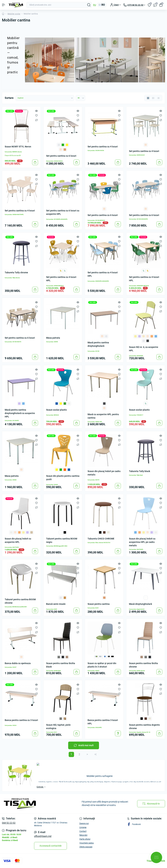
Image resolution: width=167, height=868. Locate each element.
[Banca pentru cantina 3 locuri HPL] (104, 699)
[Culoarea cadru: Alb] (61, 532)
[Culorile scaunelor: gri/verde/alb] (96, 656)
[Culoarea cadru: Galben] (67, 144)
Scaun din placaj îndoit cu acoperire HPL (18, 540)
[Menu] (3, 5)
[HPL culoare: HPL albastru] (156, 335)
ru (94, 5)
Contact (82, 831)
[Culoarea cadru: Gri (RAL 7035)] (59, 144)
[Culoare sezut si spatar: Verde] (61, 469)
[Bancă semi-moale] (62, 578)
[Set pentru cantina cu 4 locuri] (104, 125)
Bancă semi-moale (56, 604)
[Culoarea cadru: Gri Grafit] (148, 340)
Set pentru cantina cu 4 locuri (103, 146)
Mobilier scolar (14, 14)
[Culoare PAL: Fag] (65, 149)
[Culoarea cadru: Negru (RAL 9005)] (65, 532)
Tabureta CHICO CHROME (101, 538)
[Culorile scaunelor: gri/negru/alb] (108, 656)
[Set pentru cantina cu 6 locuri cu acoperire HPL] (62, 189)
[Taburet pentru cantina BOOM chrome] (21, 578)
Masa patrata (53, 338)
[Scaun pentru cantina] (104, 578)
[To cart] (35, 162)
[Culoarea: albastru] (57, 403)
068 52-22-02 (8, 823)
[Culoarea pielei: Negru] (100, 532)
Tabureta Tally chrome (16, 272)
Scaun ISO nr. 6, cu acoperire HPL (143, 349)
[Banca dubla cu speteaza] (21, 637)
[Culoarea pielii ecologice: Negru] (63, 656)
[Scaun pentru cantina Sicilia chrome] (145, 637)
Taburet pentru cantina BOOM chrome (20, 601)
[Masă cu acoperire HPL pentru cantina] (104, 384)
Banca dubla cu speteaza (18, 663)
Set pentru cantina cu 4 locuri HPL (61, 279)
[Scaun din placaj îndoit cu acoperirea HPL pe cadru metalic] (145, 513)
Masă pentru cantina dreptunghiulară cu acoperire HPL (20, 413)
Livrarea (82, 827)
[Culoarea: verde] (65, 403)
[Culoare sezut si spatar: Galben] (57, 469)
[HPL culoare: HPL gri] (11, 532)
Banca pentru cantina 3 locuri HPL (103, 722)
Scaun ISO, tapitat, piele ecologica (58, 727)
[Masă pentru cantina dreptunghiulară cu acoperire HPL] (21, 384)
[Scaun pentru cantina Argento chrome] (145, 699)
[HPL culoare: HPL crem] (144, 335)
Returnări (83, 835)
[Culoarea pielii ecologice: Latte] (65, 718)
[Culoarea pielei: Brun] (104, 532)
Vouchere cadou (86, 843)
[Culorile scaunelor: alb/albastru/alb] (104, 656)
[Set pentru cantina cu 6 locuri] (62, 125)
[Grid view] (148, 98)
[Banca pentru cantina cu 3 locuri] (21, 699)
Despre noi (84, 823)
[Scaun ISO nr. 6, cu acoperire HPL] (145, 317)
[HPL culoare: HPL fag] (152, 335)
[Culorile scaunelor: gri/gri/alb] (100, 656)
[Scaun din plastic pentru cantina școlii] (62, 450)
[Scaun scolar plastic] (62, 384)
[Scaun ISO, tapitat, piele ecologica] (62, 699)
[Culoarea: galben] (61, 403)
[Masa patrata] (62, 317)
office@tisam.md (42, 836)
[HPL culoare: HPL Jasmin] (135, 335)
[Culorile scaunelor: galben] (61, 270)
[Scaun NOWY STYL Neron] (21, 125)
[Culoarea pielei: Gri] (61, 597)
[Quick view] (36, 111)
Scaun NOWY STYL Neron (18, 146)
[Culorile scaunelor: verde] (65, 270)
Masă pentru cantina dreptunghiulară (98, 344)
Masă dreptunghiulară (140, 604)
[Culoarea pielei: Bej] (108, 532)
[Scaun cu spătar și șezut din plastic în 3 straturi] (104, 637)
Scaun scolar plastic (56, 409)
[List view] (153, 98)
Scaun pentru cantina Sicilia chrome (143, 665)
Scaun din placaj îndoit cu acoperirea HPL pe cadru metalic (142, 542)
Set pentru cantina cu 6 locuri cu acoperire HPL (62, 212)
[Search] (89, 4)
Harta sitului (84, 839)
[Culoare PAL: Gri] (106, 335)
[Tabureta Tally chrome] (21, 251)
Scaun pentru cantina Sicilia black (60, 665)
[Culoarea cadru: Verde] (63, 144)
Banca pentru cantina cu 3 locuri (21, 720)
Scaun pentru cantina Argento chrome (144, 727)
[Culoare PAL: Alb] (146, 597)
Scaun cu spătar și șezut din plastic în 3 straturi (102, 665)
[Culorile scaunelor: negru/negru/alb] (112, 656)
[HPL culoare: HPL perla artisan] (32, 532)
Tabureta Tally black (139, 471)
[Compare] (36, 120)
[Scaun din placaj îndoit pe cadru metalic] (104, 450)
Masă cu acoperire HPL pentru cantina (103, 416)
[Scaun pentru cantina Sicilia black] (62, 637)
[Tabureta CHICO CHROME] (104, 513)
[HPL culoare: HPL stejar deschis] (148, 335)
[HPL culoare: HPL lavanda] (139, 335)
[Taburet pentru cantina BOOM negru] (62, 513)
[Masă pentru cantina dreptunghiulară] (104, 317)
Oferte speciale (85, 847)
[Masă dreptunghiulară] (145, 578)
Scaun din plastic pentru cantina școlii (62, 478)
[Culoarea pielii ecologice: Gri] (59, 656)
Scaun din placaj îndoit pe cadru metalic (104, 473)
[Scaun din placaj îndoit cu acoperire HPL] (21, 513)
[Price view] (158, 98)
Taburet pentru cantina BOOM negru (61, 540)
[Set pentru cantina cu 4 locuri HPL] (62, 251)
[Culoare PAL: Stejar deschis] (61, 149)
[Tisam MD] (28, 803)
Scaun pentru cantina (99, 604)
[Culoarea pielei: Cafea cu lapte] (65, 597)
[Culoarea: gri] (69, 403)
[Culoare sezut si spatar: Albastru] (69, 469)
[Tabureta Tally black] (145, 450)
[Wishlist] (36, 115)
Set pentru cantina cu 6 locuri (61, 156)
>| (95, 754)
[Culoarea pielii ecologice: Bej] (67, 656)
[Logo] (16, 4)
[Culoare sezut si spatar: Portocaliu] (65, 469)
